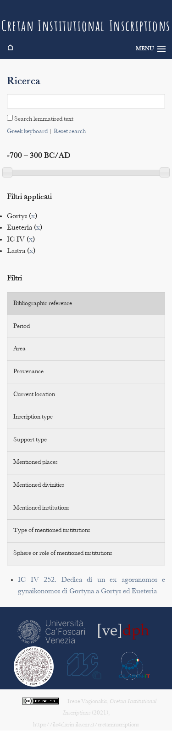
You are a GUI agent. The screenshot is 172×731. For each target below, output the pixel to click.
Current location (34, 395)
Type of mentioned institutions (51, 530)
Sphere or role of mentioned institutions (62, 553)
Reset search (70, 132)
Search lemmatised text (43, 119)
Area (19, 349)
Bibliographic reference (42, 304)
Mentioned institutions (41, 508)
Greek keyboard (27, 132)
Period (21, 326)
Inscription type (33, 417)
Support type (30, 440)
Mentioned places (35, 462)
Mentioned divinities (38, 485)
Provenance (28, 372)
